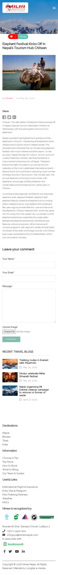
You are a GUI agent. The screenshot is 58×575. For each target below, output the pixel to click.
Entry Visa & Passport (14, 490)
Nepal (5, 432)
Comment (11, 339)
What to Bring (10, 469)
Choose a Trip (10, 458)
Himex (9, 98)
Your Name (8, 259)
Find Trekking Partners (15, 494)
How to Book (9, 465)
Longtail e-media (35, 568)
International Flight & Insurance (20, 486)
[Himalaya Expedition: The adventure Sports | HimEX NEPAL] (15, 7)
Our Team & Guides (13, 473)
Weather (7, 498)
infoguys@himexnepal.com (22, 535)
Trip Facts (7, 461)
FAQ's (5, 502)
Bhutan (6, 436)
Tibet (5, 440)
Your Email (8, 272)
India (5, 444)
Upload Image (10, 327)
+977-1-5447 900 (16, 531)
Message (7, 286)
